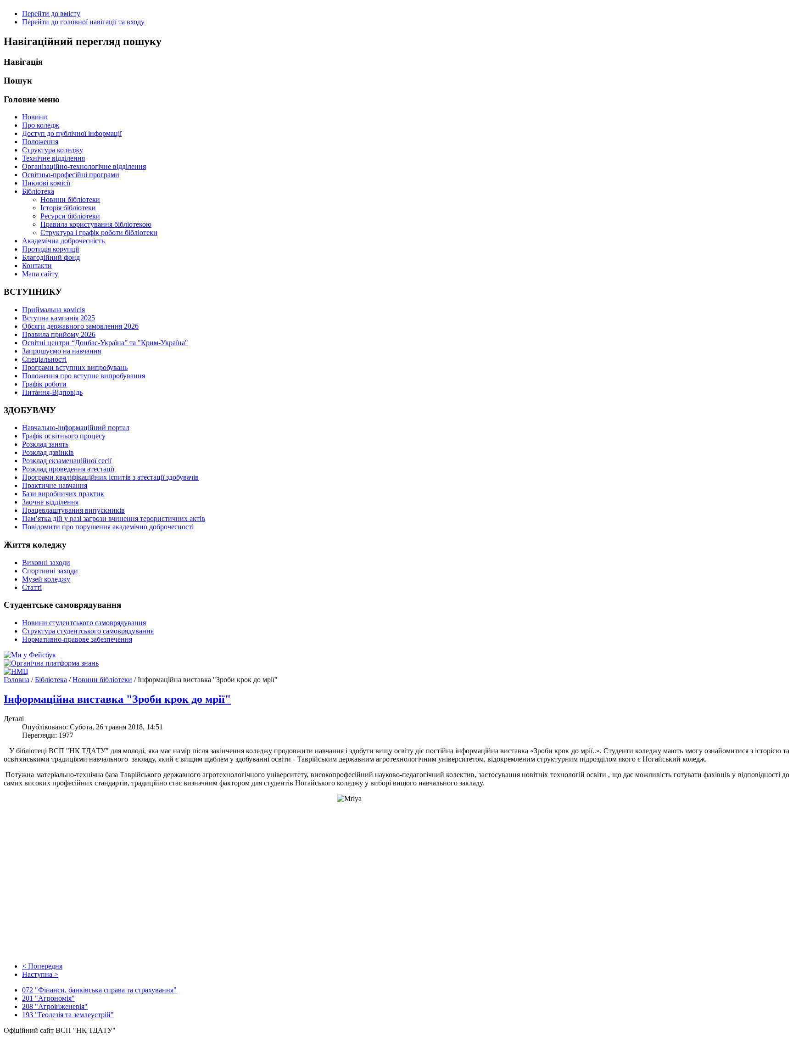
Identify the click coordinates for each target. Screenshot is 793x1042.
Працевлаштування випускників (73, 510)
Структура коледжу (52, 150)
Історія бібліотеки (68, 208)
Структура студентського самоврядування (88, 631)
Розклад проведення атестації (68, 469)
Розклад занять (45, 444)
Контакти (37, 265)
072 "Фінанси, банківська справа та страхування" (99, 990)
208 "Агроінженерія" (55, 1006)
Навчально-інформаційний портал (75, 427)
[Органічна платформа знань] (51, 663)
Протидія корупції (50, 249)
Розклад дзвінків (48, 452)
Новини (34, 117)
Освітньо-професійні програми (70, 175)
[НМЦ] (16, 671)
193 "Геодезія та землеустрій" (68, 1015)
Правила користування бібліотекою (95, 224)
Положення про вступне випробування (83, 376)
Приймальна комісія (53, 310)
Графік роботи (44, 384)
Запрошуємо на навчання (61, 351)
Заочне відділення (50, 502)
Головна (16, 679)
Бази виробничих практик (63, 494)
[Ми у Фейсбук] (30, 655)
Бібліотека (38, 191)
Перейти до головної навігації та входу (83, 22)
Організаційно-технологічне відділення (84, 166)
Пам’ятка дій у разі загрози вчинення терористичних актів (113, 518)
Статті (32, 587)
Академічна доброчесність (63, 241)
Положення (40, 142)
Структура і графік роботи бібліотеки (98, 232)
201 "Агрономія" (48, 998)
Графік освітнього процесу (64, 436)
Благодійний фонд (51, 257)
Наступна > (40, 974)
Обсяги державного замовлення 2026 (80, 326)
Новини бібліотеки (70, 199)
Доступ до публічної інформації (72, 133)
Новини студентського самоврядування (84, 623)
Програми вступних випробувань (75, 367)
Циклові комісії (46, 183)
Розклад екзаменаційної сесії (67, 461)
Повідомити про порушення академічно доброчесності (108, 527)
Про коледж (40, 125)
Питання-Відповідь (52, 392)
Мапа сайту (40, 274)
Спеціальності (44, 359)
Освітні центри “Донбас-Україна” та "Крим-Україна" (105, 343)
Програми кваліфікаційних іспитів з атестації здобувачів (110, 477)
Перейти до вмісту (51, 13)
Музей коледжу (46, 579)
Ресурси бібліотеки (70, 216)
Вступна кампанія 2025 (58, 318)
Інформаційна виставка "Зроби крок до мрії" (117, 699)
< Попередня (42, 966)
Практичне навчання (54, 485)
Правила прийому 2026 (58, 334)
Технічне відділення (53, 158)
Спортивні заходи (50, 571)
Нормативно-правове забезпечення (77, 639)
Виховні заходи (46, 562)
